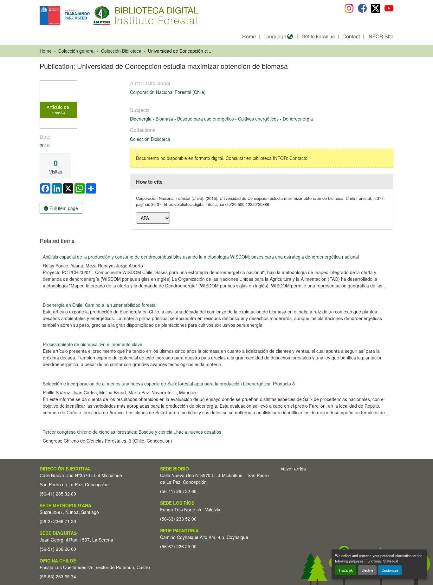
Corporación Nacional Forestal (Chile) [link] (168, 92)
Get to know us (318, 36)
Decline (367, 570)
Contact (351, 36)
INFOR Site (380, 36)
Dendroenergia (298, 118)
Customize (390, 570)
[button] (91, 15)
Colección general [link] (76, 51)
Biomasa (165, 118)
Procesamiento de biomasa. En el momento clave (92, 344)
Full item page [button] (63, 208)
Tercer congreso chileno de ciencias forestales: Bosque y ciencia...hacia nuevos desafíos (132, 432)
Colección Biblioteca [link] (121, 51)
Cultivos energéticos (259, 118)
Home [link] (46, 51)
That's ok (346, 570)
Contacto (298, 158)
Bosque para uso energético (206, 118)
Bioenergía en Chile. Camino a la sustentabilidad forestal (100, 305)
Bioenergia (141, 118)
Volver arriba (293, 468)
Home (249, 36)
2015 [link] (45, 145)
